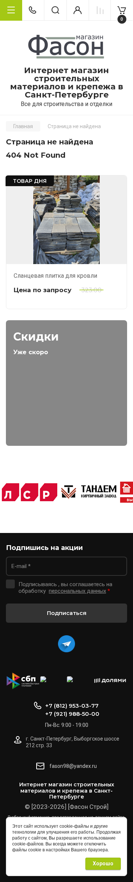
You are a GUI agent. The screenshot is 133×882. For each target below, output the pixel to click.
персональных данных (77, 591)
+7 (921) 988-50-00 (72, 713)
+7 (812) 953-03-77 (72, 705)
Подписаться (66, 612)
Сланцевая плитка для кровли (55, 275)
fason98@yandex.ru (73, 766)
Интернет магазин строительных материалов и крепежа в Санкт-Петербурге (66, 82)
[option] (29, 492)
